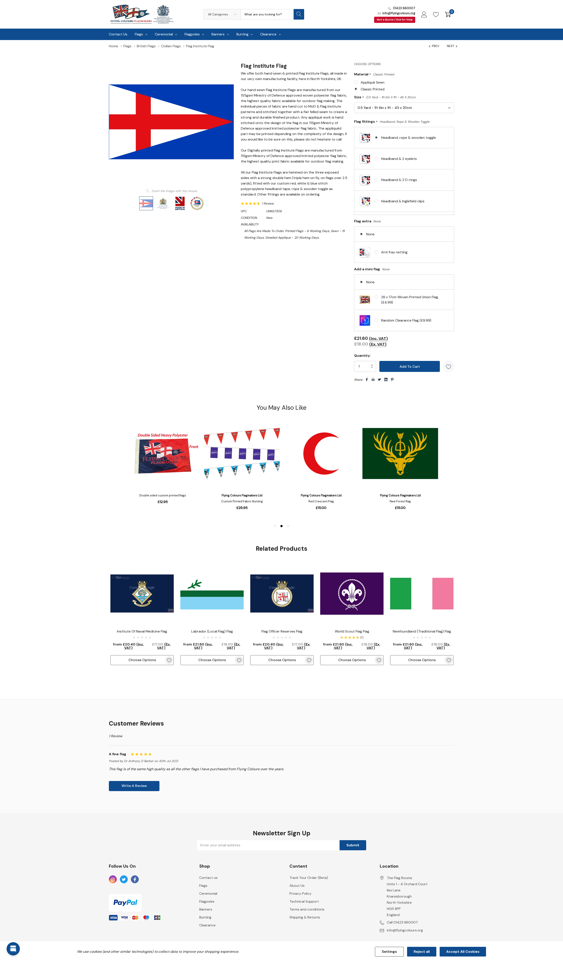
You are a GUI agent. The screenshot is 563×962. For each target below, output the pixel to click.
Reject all (422, 951)
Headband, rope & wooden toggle (408, 137)
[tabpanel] (142, 613)
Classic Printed (372, 89)
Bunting (242, 34)
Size (384, 97)
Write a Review (134, 785)
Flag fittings (392, 121)
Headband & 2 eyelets (399, 158)
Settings (389, 951)
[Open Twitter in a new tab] (124, 879)
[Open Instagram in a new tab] (113, 879)
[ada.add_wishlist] (169, 660)
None (370, 234)
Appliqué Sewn (372, 82)
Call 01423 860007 (402, 922)
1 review (268, 203)
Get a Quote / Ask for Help (395, 19)
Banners (218, 34)
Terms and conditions (306, 909)
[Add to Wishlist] (448, 366)
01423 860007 (404, 8)
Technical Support (304, 901)
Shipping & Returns (304, 917)
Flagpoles (192, 34)
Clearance (268, 34)
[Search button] (299, 14)
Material (374, 74)
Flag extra (367, 221)
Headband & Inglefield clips (402, 201)
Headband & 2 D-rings (399, 179)
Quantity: (362, 355)
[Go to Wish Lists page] (436, 14)
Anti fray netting (394, 252)
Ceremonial (164, 34)
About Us (297, 885)
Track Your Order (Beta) (308, 877)
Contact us (208, 877)
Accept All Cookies (462, 951)
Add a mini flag (371, 269)
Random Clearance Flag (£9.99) (406, 320)
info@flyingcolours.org (398, 13)
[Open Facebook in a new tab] (135, 879)
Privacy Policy (300, 893)
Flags (139, 34)
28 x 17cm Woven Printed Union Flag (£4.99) (409, 300)
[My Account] (424, 14)
